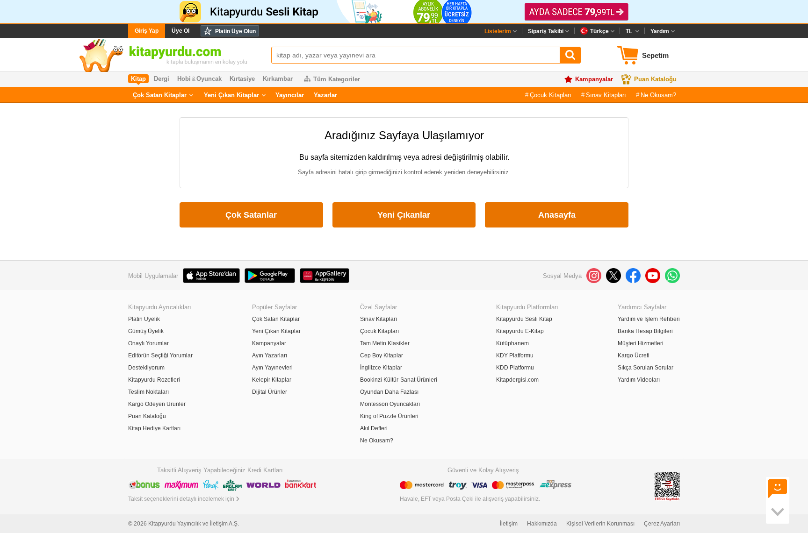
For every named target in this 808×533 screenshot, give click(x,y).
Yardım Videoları (639, 380)
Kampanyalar (594, 79)
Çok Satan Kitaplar (160, 95)
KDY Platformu (515, 355)
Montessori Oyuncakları (390, 404)
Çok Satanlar (251, 215)
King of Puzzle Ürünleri (389, 416)
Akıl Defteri (374, 428)
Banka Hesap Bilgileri (645, 331)
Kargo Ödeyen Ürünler (157, 404)
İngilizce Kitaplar (381, 367)
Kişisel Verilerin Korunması (600, 523)
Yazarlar (325, 95)
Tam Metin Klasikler (385, 343)
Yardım (659, 31)
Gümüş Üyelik (146, 331)
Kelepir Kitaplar (271, 380)
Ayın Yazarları (269, 355)
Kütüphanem (512, 343)
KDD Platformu (515, 367)
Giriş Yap (147, 31)
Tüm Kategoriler (336, 79)
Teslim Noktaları (148, 392)
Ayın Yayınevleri (272, 367)
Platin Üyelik (144, 319)
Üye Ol (180, 31)
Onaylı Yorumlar (148, 343)
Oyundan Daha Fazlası (389, 392)
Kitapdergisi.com (517, 380)
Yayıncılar (289, 95)
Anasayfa (557, 215)
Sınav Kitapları (606, 95)
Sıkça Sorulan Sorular (645, 367)
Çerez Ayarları (662, 523)
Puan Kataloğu (655, 79)
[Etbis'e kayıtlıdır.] (667, 486)
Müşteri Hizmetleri (641, 343)
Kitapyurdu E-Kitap (520, 331)
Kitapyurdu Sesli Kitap (524, 319)
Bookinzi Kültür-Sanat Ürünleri (398, 380)
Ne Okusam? (658, 95)
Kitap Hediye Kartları (154, 428)
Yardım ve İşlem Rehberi (649, 319)
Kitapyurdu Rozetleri (154, 380)
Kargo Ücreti (633, 355)
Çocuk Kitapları (550, 95)
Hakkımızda (542, 523)
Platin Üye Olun (235, 31)
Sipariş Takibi (545, 31)
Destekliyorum (146, 367)
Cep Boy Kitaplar (381, 355)
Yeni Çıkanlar (403, 215)
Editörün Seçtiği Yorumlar (160, 355)
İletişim (509, 523)
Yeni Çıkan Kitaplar (231, 95)
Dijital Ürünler (269, 392)
